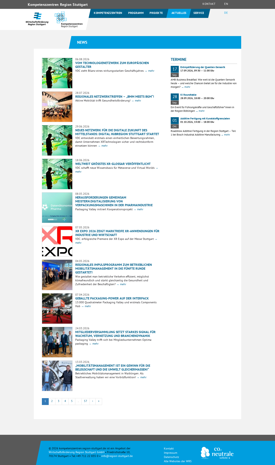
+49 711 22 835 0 (87, 456)
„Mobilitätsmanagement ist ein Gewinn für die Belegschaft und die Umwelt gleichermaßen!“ (112, 368)
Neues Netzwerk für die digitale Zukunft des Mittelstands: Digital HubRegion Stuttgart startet (117, 132)
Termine (178, 60)
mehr (149, 71)
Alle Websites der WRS (177, 461)
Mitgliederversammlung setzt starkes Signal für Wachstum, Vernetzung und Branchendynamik (115, 334)
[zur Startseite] (68, 22)
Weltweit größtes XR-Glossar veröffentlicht (113, 164)
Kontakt (209, 4)
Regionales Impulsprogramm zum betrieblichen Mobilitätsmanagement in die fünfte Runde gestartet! (113, 269)
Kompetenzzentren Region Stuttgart (58, 5)
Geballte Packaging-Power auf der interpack (112, 299)
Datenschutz (171, 457)
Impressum (170, 453)
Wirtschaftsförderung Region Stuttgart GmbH (76, 452)
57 (85, 401)
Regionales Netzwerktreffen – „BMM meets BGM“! (114, 97)
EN (226, 4)
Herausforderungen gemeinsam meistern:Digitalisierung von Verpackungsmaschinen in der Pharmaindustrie (114, 201)
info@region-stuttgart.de (117, 456)
